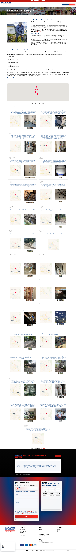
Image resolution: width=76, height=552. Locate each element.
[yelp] (10, 533)
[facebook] (5, 533)
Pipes (22, 51)
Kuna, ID (51, 493)
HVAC (36, 4)
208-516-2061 (65, 4)
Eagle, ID (51, 489)
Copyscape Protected (50, 550)
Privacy (41, 550)
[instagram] (14, 533)
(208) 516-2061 (29, 511)
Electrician (39, 4)
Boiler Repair (40, 536)
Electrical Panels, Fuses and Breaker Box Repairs (46, 542)
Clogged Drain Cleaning (42, 530)
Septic (33, 4)
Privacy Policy (18, 513)
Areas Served (46, 4)
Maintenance (41, 541)
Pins (58, 532)
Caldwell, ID (45, 489)
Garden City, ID (45, 491)
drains (31, 51)
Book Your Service (72, 4)
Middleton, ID (52, 495)
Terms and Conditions (26, 513)
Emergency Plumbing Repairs (43, 531)
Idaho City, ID (45, 493)
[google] (7, 533)
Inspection (40, 540)
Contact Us (59, 4)
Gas (43, 4)
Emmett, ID (58, 489)
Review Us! (58, 456)
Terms (44, 550)
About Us (51, 4)
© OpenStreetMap (42, 448)
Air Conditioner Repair (42, 535)
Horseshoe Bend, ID (58, 491)
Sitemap (37, 550)
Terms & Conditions (60, 536)
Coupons (55, 4)
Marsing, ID (58, 493)
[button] (37, 87)
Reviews (58, 531)
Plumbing (29, 4)
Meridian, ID (45, 495)
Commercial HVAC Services (44, 534)
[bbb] (12, 533)
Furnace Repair (41, 537)
